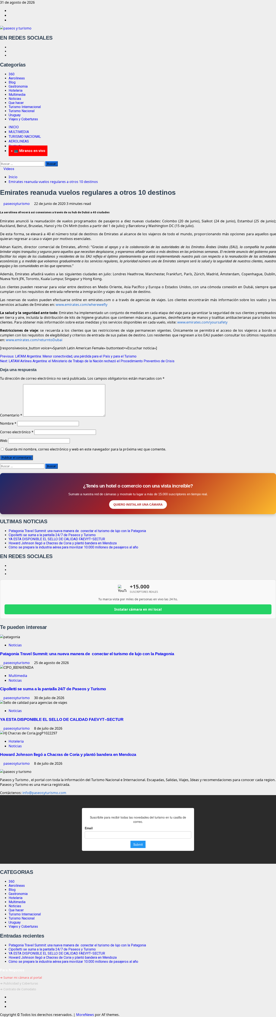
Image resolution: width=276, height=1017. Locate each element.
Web (3, 440)
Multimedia (17, 95)
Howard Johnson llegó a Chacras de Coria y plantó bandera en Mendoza (63, 543)
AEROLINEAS (19, 141)
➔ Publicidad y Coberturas (19, 983)
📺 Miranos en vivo (29, 151)
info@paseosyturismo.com (44, 792)
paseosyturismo (17, 203)
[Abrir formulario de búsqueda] (1, 158)
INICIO (14, 127)
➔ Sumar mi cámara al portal (21, 977)
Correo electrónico (16, 432)
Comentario (11, 415)
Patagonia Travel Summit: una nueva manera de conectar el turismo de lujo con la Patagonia (77, 531)
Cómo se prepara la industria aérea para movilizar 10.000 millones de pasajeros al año (73, 547)
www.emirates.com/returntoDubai (34, 339)
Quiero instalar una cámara (138, 504)
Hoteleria (15, 90)
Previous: (68, 356)
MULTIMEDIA (19, 132)
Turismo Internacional (25, 107)
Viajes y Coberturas (23, 119)
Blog (12, 82)
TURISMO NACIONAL (25, 137)
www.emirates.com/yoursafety (202, 322)
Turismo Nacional (21, 111)
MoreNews (85, 1014)
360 (11, 74)
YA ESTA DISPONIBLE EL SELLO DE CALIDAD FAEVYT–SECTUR (57, 539)
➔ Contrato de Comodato (18, 989)
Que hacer (16, 103)
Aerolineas (17, 78)
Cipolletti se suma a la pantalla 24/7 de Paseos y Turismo (52, 535)
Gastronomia (18, 86)
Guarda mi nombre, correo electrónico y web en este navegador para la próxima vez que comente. (85, 449)
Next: (87, 361)
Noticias (15, 99)
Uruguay (15, 115)
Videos (8, 169)
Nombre (8, 423)
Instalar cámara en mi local (138, 609)
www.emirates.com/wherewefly (81, 304)
